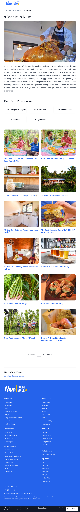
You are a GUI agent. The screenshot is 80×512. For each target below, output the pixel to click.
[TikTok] (11, 490)
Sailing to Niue (46, 442)
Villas (6, 468)
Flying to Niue (46, 435)
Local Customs (9, 421)
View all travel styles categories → (14, 376)
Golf (43, 418)
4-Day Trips (45, 468)
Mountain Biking (47, 421)
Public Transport (47, 451)
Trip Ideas (45, 462)
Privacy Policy (51, 497)
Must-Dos (45, 405)
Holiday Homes (10, 462)
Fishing (44, 411)
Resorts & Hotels (10, 453)
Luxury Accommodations (13, 456)
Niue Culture (46, 424)
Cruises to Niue (47, 438)
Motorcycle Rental (47, 448)
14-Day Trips (46, 478)
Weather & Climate (11, 411)
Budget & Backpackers (12, 459)
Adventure (45, 408)
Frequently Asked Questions (14, 418)
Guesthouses (9, 472)
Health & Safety (10, 424)
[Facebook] (5, 490)
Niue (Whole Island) (11, 435)
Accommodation (10, 450)
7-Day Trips (45, 475)
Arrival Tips (8, 405)
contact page (28, 493)
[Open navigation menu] (72, 3)
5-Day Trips (45, 472)
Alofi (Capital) (9, 438)
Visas (6, 408)
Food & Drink (46, 415)
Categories (8, 10)
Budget (7, 415)
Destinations (9, 432)
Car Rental (45, 445)
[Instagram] (8, 490)
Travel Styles (18, 10)
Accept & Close (72, 509)
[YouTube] (14, 490)
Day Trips (45, 465)
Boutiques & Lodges (11, 465)
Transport (45, 432)
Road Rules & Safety (48, 454)
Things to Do (46, 402)
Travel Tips (8, 402)
